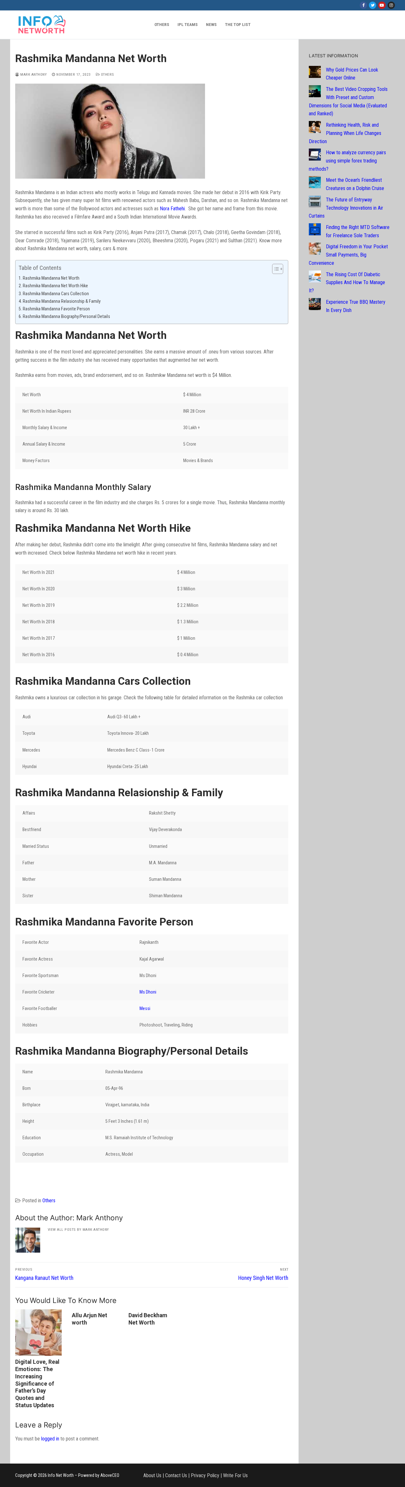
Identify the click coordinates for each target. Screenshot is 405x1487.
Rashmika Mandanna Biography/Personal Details (66, 316)
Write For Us (235, 1475)
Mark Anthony (33, 74)
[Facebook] (363, 5)
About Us (152, 1475)
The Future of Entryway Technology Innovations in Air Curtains (346, 208)
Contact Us (176, 1475)
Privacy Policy (205, 1475)
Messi (145, 1008)
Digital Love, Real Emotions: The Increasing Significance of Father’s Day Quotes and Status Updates (37, 1383)
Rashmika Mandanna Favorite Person (56, 309)
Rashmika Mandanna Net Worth (51, 278)
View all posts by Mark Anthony (78, 1229)
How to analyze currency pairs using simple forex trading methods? (347, 160)
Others (107, 74)
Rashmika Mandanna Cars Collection (56, 293)
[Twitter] (372, 5)
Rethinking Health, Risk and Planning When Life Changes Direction (345, 133)
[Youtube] (381, 5)
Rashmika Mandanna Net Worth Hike (55, 286)
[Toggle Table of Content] (274, 269)
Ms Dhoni (148, 992)
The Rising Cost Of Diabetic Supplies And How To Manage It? (347, 282)
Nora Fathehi (172, 209)
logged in (50, 1439)
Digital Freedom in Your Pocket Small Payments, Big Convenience (348, 255)
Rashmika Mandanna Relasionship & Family (62, 301)
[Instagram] (391, 5)
